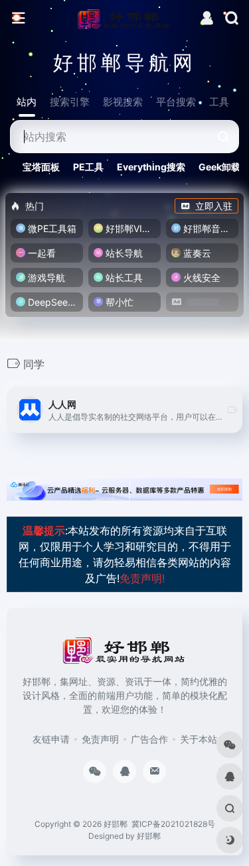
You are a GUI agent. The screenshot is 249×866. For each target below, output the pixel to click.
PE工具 (88, 166)
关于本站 (198, 739)
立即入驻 (213, 206)
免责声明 (100, 739)
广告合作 (149, 739)
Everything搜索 (151, 166)
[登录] (207, 20)
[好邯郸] (124, 18)
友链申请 (51, 739)
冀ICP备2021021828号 (173, 824)
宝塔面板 (41, 166)
